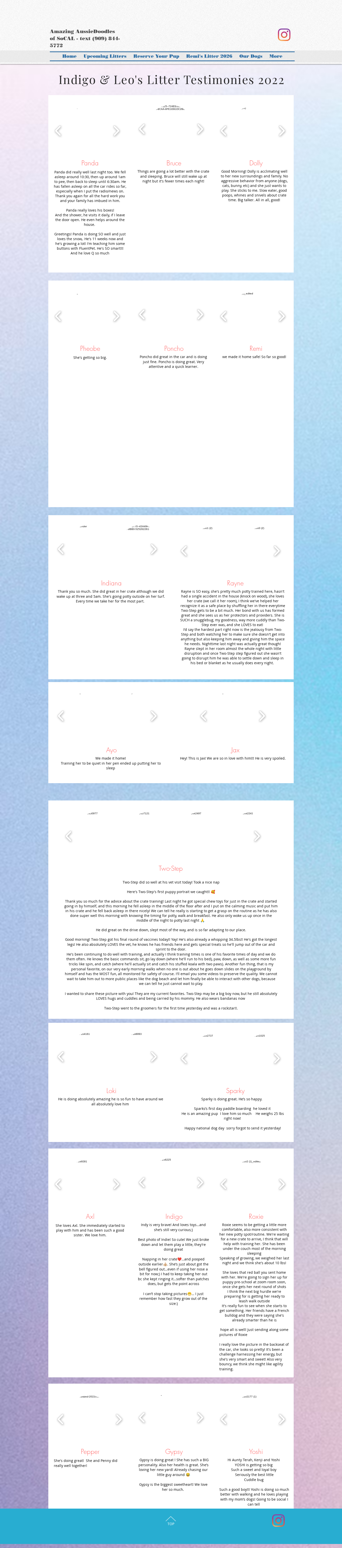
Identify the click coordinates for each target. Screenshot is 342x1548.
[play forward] (116, 130)
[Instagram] (284, 34)
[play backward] (58, 130)
